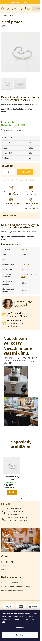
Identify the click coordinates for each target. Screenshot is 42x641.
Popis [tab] (5, 215)
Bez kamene (25, 269)
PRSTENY (24, 249)
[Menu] (36, 8)
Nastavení (20, 627)
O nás (3, 566)
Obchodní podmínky (9, 583)
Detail (11, 492)
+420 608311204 (15, 320)
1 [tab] (21, 499)
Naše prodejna (7, 562)
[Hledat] (21, 8)
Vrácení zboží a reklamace (12, 591)
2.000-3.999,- (25, 264)
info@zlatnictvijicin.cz (17, 313)
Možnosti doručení (13, 130)
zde (3, 621)
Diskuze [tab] (12, 215)
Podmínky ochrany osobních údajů (15, 587)
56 (30, 138)
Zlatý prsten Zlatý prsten (11, 478)
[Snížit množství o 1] (4, 172)
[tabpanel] (11, 476)
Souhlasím (20, 635)
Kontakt (4, 570)
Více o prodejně (9, 548)
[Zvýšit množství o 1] (13, 172)
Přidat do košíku (25, 172)
